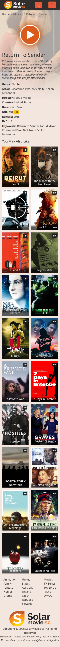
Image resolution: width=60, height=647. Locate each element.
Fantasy (8, 587)
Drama (8, 595)
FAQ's (47, 591)
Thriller (16, 84)
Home (6, 14)
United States (22, 102)
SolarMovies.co (34, 629)
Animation (10, 579)
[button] (30, 35)
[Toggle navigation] (52, 5)
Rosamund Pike (20, 89)
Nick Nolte (38, 89)
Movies (17, 14)
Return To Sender (37, 14)
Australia (27, 587)
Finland (26, 591)
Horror (8, 591)
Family (8, 583)
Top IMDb (50, 587)
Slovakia (27, 604)
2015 (17, 116)
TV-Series (50, 583)
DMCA (48, 595)
